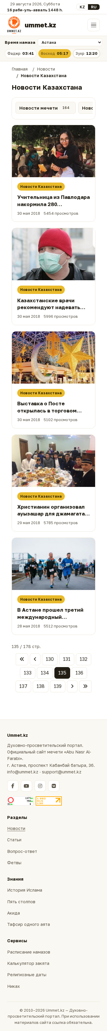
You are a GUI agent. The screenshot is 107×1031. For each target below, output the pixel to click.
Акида (13, 912)
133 (28, 673)
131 (66, 659)
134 (45, 673)
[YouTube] (26, 786)
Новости (16, 828)
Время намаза (20, 42)
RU (94, 6)
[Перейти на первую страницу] (22, 659)
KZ (82, 6)
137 (23, 686)
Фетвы (14, 862)
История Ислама (24, 890)
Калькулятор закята (28, 963)
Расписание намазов (28, 951)
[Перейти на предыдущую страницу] (35, 659)
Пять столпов (21, 901)
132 (83, 659)
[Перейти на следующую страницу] (72, 686)
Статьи (14, 839)
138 (41, 686)
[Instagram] (40, 786)
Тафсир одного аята (28, 924)
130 (50, 659)
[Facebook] (12, 786)
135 (62, 673)
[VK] (53, 786)
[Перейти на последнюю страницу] (85, 686)
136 (79, 673)
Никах (13, 986)
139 (58, 686)
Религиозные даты (26, 974)
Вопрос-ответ (22, 851)
